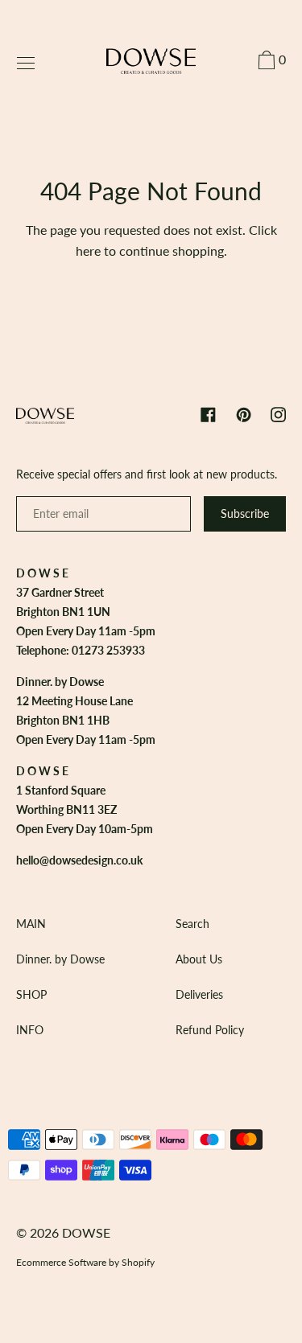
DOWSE (86, 1232)
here (88, 250)
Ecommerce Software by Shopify (85, 1262)
